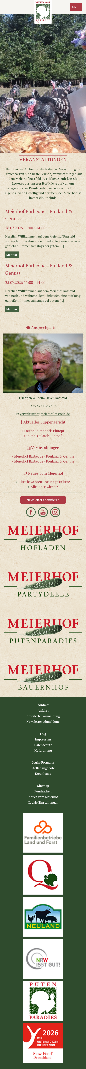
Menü (76, 7)
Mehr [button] (10, 254)
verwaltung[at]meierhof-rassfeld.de (45, 414)
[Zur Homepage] (6, 10)
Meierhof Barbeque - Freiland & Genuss (44, 456)
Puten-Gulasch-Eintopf (44, 435)
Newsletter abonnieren (43, 500)
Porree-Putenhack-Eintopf (44, 430)
